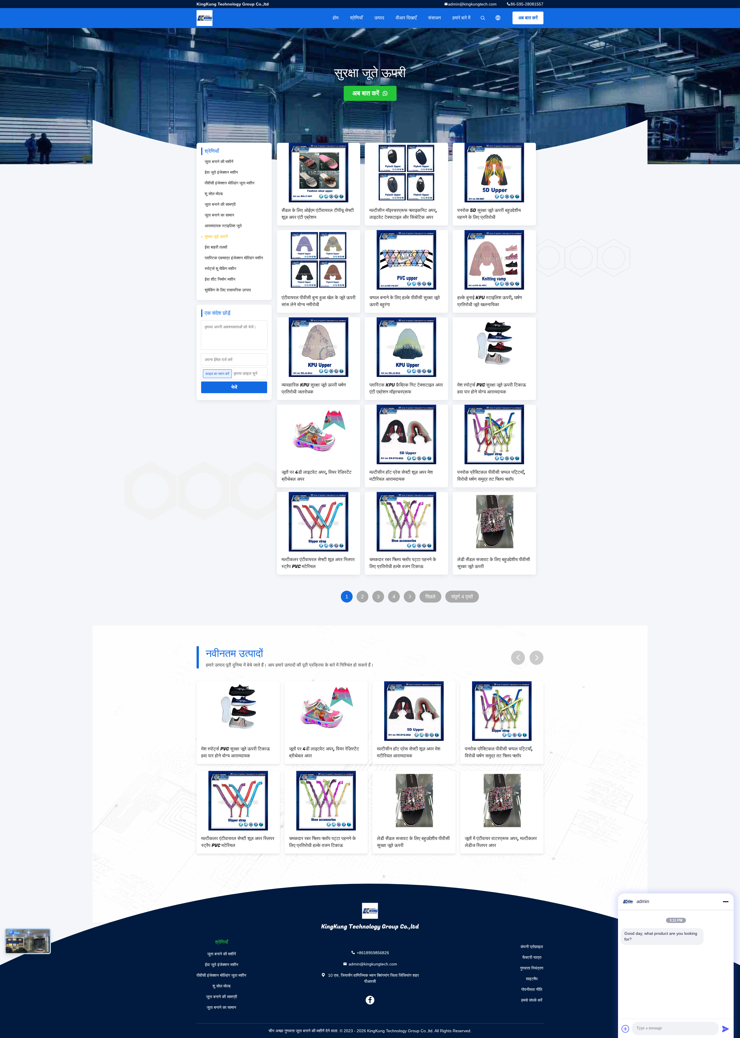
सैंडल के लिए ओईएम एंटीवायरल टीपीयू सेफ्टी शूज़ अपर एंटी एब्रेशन (318, 214)
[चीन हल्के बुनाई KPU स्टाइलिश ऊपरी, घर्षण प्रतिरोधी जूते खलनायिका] (494, 260)
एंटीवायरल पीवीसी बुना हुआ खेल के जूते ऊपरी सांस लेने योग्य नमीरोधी (319, 301)
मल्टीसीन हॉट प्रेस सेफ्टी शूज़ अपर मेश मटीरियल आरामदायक (401, 476)
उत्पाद (379, 17)
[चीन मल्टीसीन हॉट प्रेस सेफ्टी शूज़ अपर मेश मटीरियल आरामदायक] (406, 434)
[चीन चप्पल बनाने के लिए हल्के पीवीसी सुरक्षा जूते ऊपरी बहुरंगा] (406, 260)
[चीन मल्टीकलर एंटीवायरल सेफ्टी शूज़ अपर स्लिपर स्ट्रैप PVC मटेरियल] (318, 522)
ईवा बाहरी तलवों (216, 247)
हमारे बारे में (461, 17)
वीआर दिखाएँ (406, 17)
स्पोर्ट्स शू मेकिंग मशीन (220, 268)
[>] (410, 597)
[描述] (498, 18)
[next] (536, 658)
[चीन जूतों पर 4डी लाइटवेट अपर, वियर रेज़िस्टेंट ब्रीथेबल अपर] (318, 434)
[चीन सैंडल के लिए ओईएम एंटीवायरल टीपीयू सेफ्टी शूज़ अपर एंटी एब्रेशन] (318, 172)
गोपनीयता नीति (531, 989)
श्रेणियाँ (356, 17)
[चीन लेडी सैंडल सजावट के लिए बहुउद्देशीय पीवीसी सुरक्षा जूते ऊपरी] (494, 522)
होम (335, 17)
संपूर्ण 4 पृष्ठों (462, 597)
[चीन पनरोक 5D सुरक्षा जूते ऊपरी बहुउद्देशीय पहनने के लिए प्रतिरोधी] (494, 172)
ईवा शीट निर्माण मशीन (220, 279)
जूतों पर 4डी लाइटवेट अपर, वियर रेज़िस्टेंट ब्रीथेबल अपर (317, 476)
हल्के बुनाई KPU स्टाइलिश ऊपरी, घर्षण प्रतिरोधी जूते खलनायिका (489, 301)
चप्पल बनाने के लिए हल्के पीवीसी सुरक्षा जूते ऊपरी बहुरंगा (404, 301)
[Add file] (625, 1028)
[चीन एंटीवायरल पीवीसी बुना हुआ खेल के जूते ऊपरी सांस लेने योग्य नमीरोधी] (318, 260)
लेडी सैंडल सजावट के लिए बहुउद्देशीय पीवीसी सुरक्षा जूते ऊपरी (493, 563)
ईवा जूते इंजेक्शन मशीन (221, 172)
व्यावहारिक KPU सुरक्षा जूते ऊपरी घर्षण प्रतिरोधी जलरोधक (314, 388)
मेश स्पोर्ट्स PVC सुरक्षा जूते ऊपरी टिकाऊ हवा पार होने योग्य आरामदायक (491, 388)
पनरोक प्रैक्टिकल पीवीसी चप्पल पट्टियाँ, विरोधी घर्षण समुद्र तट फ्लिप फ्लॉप (491, 476)
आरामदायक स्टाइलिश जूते (223, 225)
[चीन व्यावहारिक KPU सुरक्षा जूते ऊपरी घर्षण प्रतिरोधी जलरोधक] (318, 347)
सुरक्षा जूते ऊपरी (216, 236)
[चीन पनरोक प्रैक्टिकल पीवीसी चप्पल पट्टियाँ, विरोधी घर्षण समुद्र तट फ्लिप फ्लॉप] (494, 434)
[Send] (725, 1028)
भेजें (234, 387)
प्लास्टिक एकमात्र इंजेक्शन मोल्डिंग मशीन (234, 258)
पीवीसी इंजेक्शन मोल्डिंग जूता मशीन (229, 183)
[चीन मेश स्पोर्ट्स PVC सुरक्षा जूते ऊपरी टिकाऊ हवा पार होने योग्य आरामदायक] (494, 347)
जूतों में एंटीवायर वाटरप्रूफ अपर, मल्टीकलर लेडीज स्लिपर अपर (238, 842)
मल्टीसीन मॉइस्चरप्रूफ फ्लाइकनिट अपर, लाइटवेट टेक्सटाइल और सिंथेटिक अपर (403, 214)
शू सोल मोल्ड (214, 193)
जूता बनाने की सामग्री (220, 204)
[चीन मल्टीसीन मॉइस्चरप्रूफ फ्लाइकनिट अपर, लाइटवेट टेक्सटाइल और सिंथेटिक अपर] (406, 172)
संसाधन (434, 17)
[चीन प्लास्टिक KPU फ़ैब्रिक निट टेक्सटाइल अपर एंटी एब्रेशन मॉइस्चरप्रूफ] (406, 347)
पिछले (431, 597)
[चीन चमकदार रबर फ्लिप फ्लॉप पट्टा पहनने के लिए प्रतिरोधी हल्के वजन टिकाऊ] (406, 522)
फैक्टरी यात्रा (531, 957)
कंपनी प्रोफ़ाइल (532, 946)
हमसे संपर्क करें (531, 1000)
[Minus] (725, 901)
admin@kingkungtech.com (472, 4)
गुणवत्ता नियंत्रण (531, 968)
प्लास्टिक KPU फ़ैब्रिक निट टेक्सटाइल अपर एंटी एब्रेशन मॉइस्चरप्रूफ (406, 388)
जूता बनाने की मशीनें (219, 161)
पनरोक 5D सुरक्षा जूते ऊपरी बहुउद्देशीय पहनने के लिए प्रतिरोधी (489, 214)
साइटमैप (532, 978)
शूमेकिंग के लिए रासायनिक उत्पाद (228, 290)
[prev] (518, 658)
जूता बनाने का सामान (219, 215)
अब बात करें (528, 17)
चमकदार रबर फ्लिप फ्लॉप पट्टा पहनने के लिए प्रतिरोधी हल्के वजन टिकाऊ (402, 563)
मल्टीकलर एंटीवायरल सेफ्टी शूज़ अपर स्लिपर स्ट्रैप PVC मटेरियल (318, 563)
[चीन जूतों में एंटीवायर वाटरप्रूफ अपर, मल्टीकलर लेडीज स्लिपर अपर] (239, 800)
